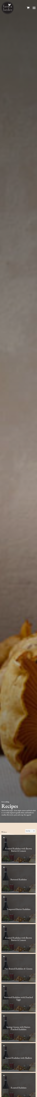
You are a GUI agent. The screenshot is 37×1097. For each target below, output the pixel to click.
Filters (5, 832)
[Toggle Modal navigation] (34, 7)
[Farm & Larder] (7, 8)
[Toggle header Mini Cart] (28, 7)
